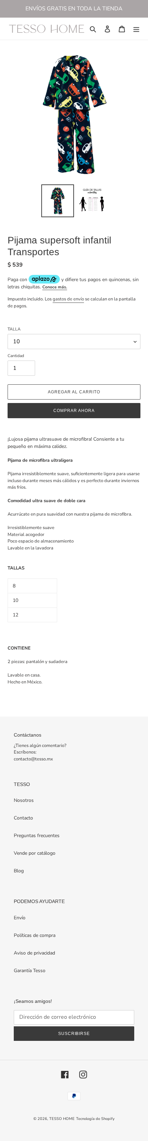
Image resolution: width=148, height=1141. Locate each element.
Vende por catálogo (34, 853)
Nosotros (24, 800)
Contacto (23, 818)
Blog (19, 870)
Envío (19, 917)
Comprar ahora (73, 410)
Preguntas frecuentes (37, 835)
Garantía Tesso (29, 970)
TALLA (14, 329)
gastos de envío (68, 299)
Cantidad (16, 355)
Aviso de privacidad (34, 953)
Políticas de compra (34, 935)
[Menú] (136, 28)
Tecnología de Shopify (95, 1118)
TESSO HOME (62, 1118)
